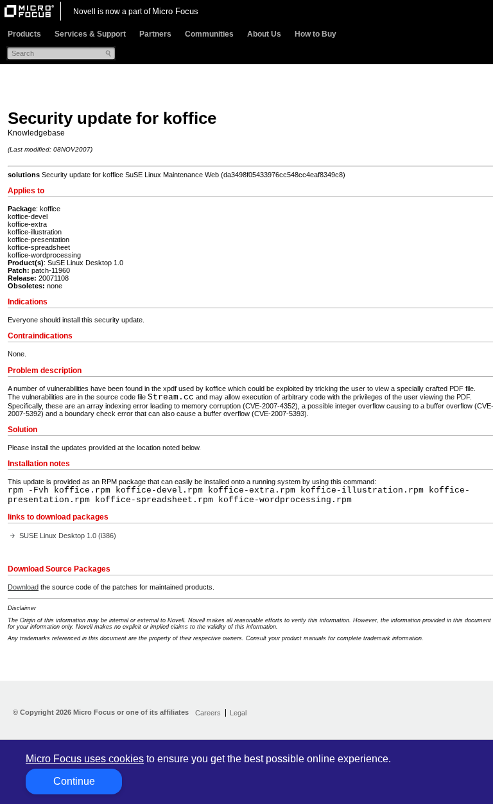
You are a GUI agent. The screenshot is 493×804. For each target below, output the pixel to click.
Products (24, 34)
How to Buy (315, 34)
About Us (264, 34)
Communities (209, 34)
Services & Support (90, 34)
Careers (208, 713)
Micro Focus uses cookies (85, 758)
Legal (238, 713)
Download (23, 587)
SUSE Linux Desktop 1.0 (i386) (67, 535)
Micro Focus (175, 11)
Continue (74, 781)
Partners (155, 34)
